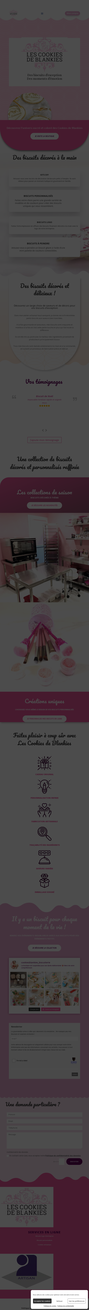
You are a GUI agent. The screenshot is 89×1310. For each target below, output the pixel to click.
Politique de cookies (50, 1306)
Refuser (60, 1301)
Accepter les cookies (42, 1301)
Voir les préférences (77, 1301)
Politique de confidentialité (65, 1306)
